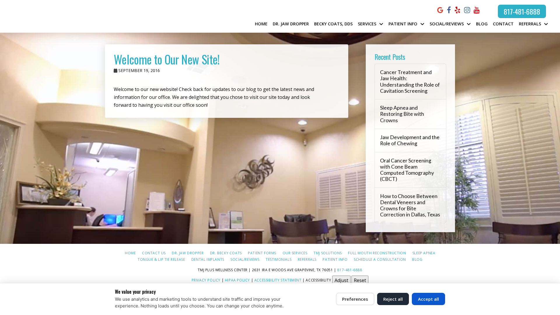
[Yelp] (457, 10)
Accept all (428, 299)
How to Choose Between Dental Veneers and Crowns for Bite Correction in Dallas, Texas (410, 205)
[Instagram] (467, 10)
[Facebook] (449, 10)
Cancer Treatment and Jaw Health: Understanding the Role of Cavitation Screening (410, 81)
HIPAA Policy (237, 279)
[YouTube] (477, 10)
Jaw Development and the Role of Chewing (410, 140)
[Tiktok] (486, 10)
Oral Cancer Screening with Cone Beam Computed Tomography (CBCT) (407, 170)
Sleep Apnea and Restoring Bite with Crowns (402, 114)
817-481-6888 (522, 11)
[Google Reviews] (440, 10)
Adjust (341, 280)
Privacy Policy (206, 279)
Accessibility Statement (278, 279)
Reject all (393, 299)
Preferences (355, 299)
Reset (360, 280)
